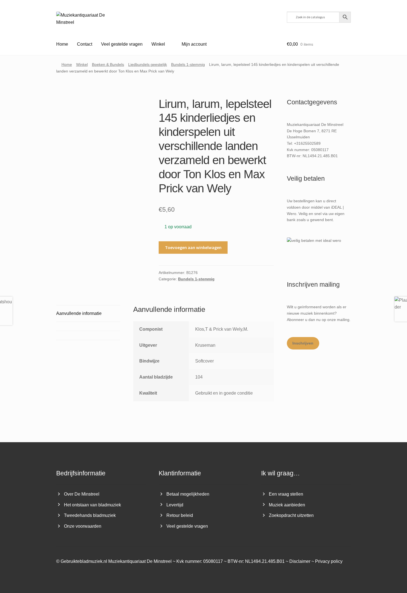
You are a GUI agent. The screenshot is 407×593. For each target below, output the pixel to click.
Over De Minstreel (81, 494)
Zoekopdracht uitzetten (291, 515)
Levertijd (174, 505)
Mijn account (194, 44)
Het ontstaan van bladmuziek (92, 505)
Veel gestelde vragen (122, 44)
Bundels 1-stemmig (188, 64)
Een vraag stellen (286, 494)
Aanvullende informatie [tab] (79, 313)
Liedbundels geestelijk (147, 64)
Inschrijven (302, 343)
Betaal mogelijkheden (187, 494)
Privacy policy (328, 561)
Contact (84, 44)
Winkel (158, 44)
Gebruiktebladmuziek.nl (84, 561)
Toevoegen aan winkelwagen (193, 247)
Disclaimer (299, 561)
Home (62, 44)
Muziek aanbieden (287, 505)
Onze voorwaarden (82, 526)
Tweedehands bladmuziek (90, 515)
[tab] (88, 326)
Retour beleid (179, 515)
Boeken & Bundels (108, 64)
